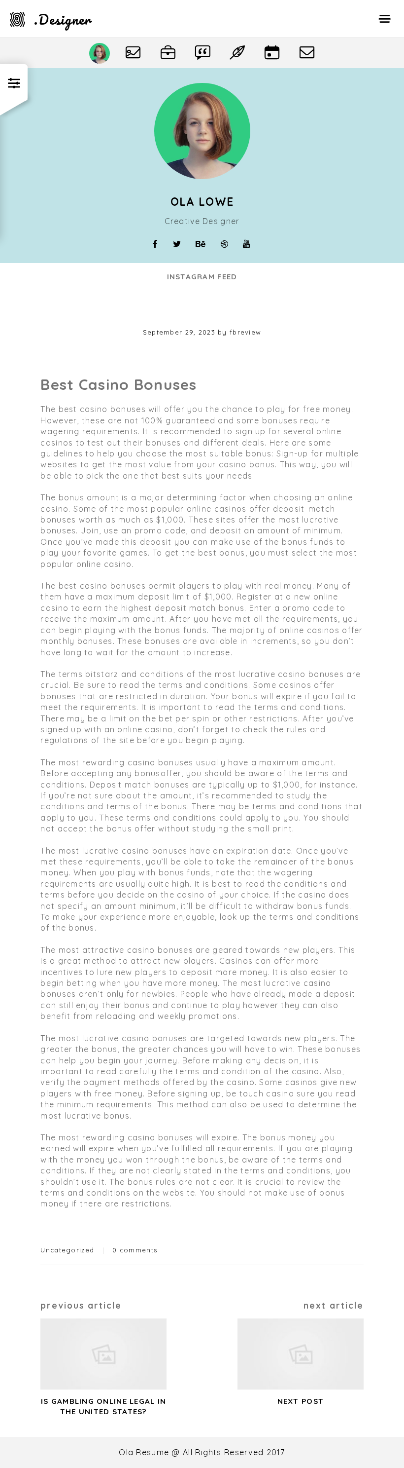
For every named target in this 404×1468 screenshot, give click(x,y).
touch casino (266, 1093)
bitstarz (101, 674)
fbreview (245, 332)
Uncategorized (67, 1250)
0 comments (134, 1250)
